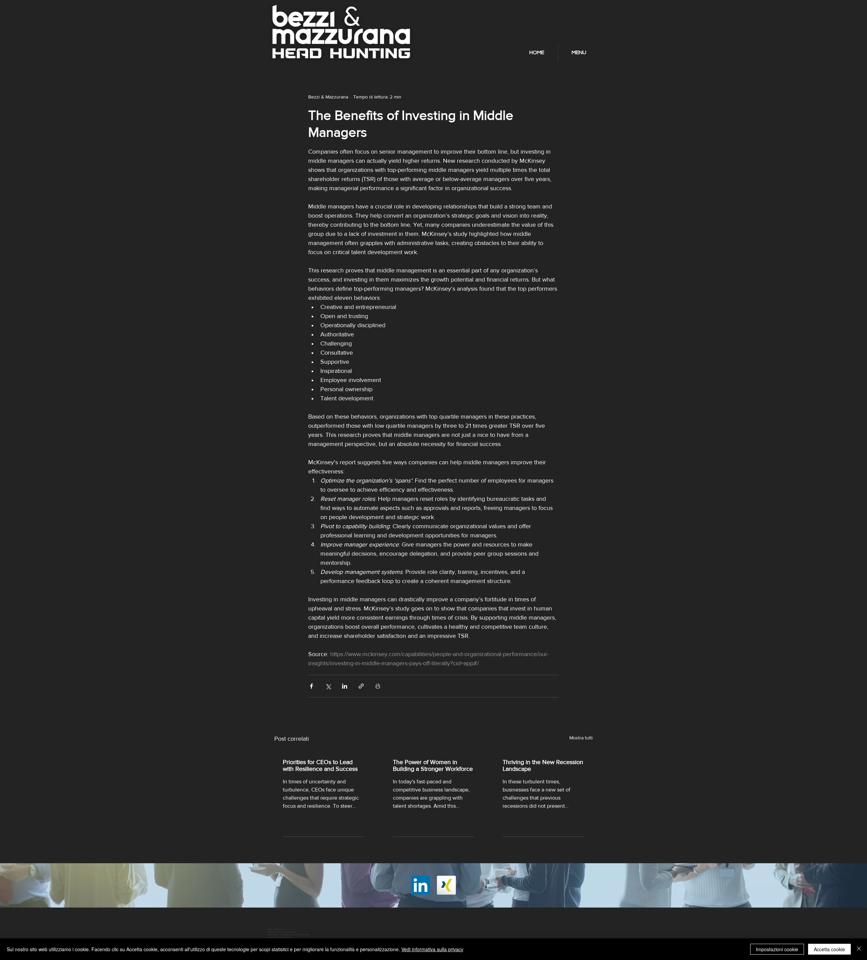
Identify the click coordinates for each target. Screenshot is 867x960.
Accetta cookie (829, 949)
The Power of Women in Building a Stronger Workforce (433, 765)
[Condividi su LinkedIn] (344, 686)
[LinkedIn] (420, 885)
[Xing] (446, 885)
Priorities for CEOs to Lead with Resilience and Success (320, 765)
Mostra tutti (581, 737)
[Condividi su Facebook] (311, 686)
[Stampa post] (378, 686)
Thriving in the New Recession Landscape (543, 765)
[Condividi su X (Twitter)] (328, 686)
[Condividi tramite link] (361, 686)
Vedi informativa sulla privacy (432, 949)
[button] (578, 52)
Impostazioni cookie (777, 949)
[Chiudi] (859, 949)
